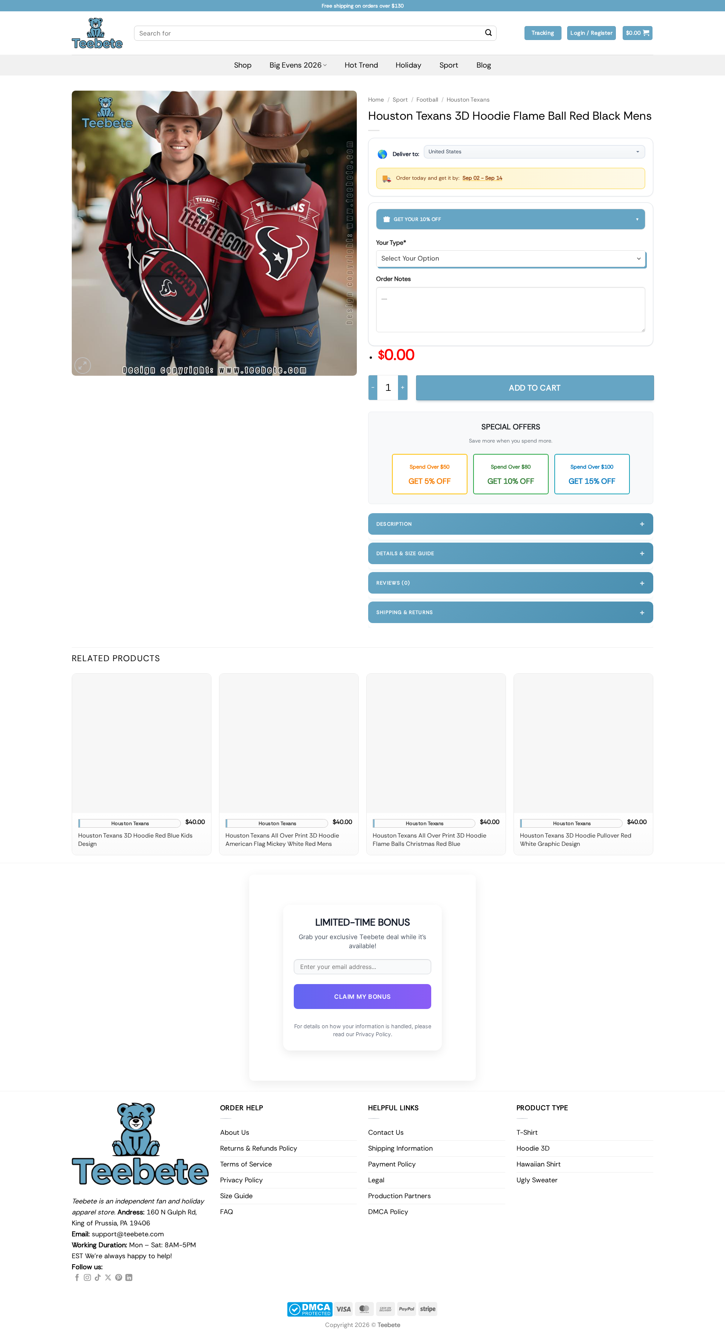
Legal (376, 1180)
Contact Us (386, 1132)
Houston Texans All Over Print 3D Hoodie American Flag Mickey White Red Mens (282, 840)
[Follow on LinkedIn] (128, 1278)
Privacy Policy (241, 1180)
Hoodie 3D (533, 1148)
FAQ (226, 1211)
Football (427, 99)
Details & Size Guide (510, 553)
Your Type (391, 243)
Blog (484, 65)
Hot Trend (361, 65)
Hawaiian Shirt (539, 1164)
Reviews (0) (510, 582)
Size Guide (236, 1195)
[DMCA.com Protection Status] (310, 1309)
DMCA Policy (388, 1211)
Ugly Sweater (537, 1180)
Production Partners (399, 1195)
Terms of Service (246, 1164)
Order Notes (393, 279)
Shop (242, 65)
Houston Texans (468, 99)
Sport (449, 65)
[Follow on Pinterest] (118, 1278)
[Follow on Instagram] (87, 1278)
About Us (234, 1132)
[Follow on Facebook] (77, 1278)
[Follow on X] (108, 1278)
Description (510, 523)
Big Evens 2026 (296, 65)
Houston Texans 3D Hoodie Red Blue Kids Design (135, 840)
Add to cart (535, 388)
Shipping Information (400, 1148)
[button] (638, 33)
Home (376, 99)
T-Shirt (527, 1132)
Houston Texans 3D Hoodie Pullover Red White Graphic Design (575, 840)
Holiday (408, 65)
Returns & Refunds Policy (258, 1148)
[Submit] (488, 33)
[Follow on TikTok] (97, 1278)
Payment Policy (392, 1164)
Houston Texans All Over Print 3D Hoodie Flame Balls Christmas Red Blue (429, 840)
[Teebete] (97, 33)
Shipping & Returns (510, 612)
